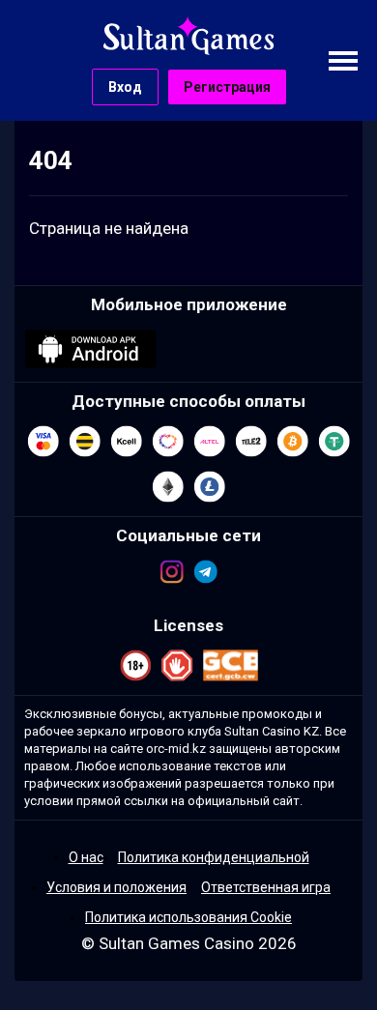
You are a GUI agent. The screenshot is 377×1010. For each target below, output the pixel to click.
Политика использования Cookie (188, 917)
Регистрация (227, 87)
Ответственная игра (266, 887)
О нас (86, 857)
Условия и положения (116, 887)
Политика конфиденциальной (213, 857)
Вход (125, 87)
